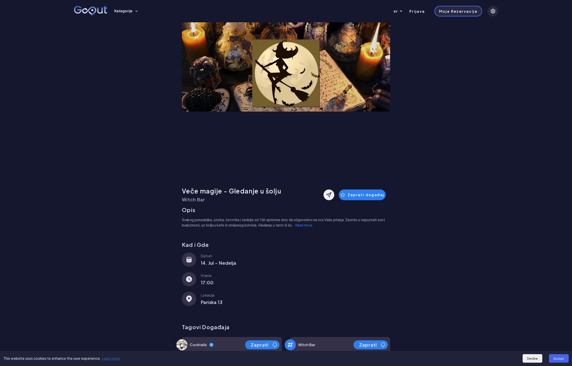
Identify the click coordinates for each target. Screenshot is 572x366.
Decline (532, 358)
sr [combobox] (396, 11)
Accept (558, 358)
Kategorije (123, 11)
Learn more (111, 358)
